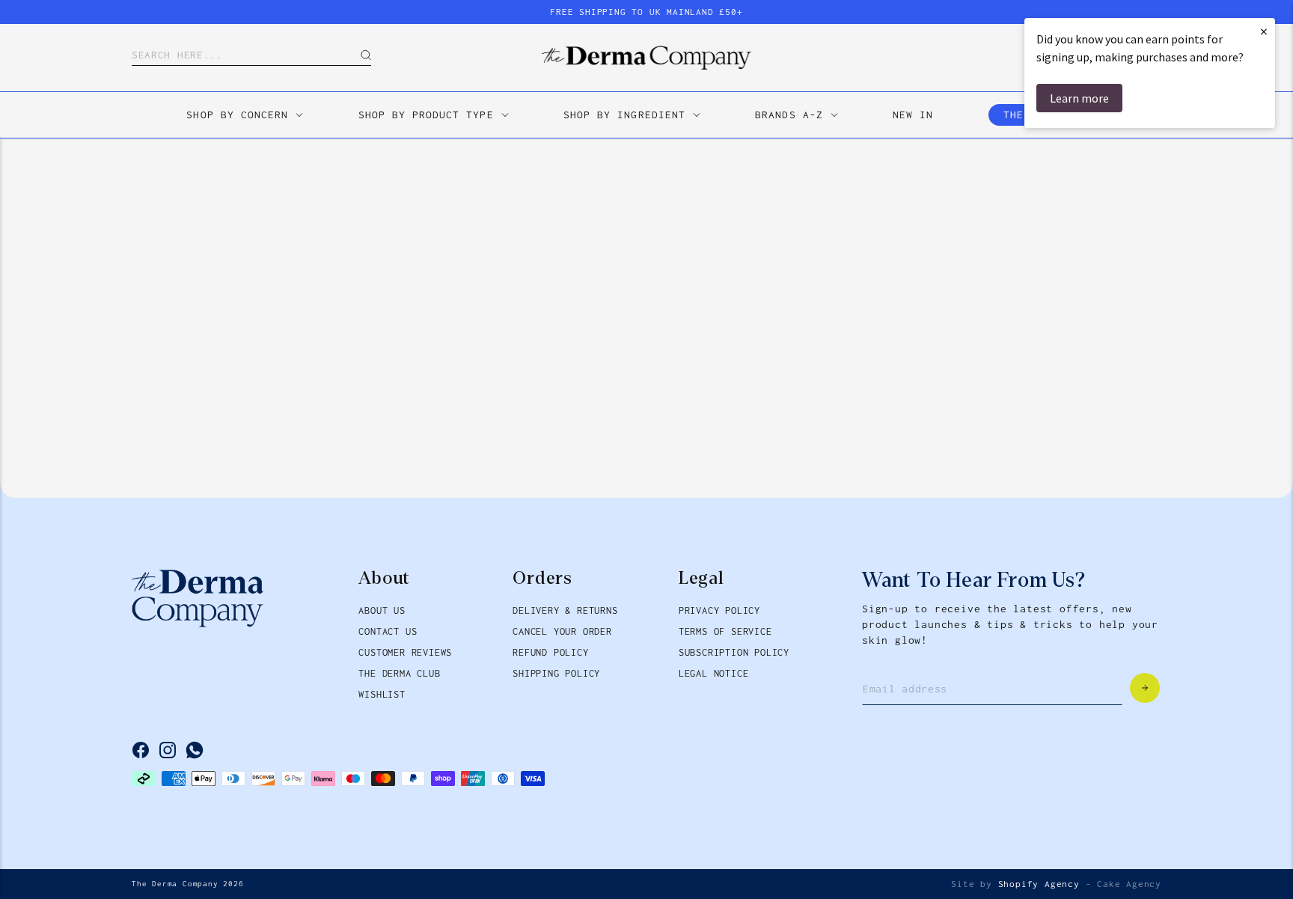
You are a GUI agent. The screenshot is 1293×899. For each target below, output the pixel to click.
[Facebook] (141, 750)
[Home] (646, 57)
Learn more (1079, 98)
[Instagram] (168, 750)
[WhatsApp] (195, 750)
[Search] (354, 55)
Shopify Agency (1039, 884)
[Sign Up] (1144, 688)
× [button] (1264, 31)
